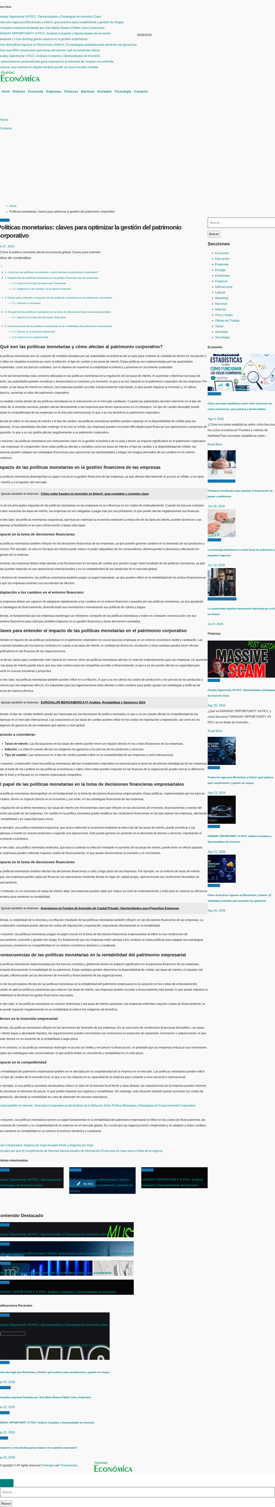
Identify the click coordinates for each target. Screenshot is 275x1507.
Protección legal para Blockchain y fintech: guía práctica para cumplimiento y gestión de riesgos (101, 1185)
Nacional (87, 91)
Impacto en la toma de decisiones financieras (41, 283)
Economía (35, 91)
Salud (219, 326)
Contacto (141, 91)
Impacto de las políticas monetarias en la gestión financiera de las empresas (52, 277)
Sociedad (104, 91)
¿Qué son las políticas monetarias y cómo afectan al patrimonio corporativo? (52, 272)
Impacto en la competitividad (32, 337)
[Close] (6, 1483)
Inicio (5, 91)
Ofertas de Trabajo (227, 320)
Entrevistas (222, 275)
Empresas (53, 91)
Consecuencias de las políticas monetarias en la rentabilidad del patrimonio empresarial (59, 326)
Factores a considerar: (29, 303)
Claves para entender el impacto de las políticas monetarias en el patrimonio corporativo (59, 297)
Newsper (49, 1465)
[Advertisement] (115, 172)
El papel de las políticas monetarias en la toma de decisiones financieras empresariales (59, 311)
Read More (215, 444)
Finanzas (71, 91)
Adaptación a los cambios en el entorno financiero (44, 289)
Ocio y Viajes (224, 315)
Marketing (221, 298)
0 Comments (97, 1345)
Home (4, 119)
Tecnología (122, 91)
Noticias (19, 91)
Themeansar (68, 1465)
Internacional (223, 286)
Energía (220, 270)
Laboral (220, 292)
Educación (222, 258)
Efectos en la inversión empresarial (36, 331)
